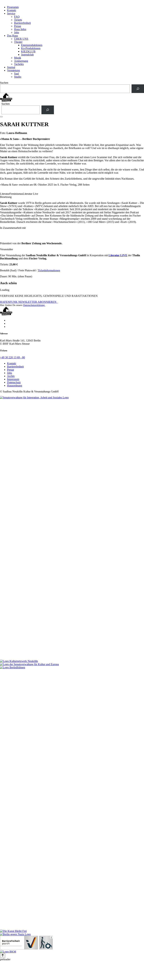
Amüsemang (21, 60)
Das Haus (12, 35)
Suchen (4, 82)
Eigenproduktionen (31, 45)
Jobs (16, 32)
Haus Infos (20, 29)
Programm (13, 7)
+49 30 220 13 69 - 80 (12, 357)
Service (11, 13)
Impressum (13, 379)
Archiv (11, 376)
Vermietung (13, 70)
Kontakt (11, 10)
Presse (17, 26)
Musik (17, 57)
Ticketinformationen (49, 270)
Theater (18, 41)
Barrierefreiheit (22, 22)
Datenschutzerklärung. (34, 305)
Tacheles (19, 64)
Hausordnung (14, 385)
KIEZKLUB (28, 51)
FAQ (17, 16)
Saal (16, 73)
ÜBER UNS (21, 38)
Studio (17, 76)
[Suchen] (138, 88)
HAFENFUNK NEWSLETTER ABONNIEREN (29, 301)
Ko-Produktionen (30, 48)
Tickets (18, 19)
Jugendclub (27, 54)
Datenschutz (14, 382)
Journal (11, 67)
